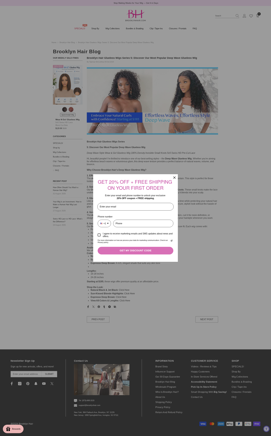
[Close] (174, 177)
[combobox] (104, 223)
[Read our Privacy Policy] (171, 240)
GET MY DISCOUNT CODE (135, 250)
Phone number (105, 216)
